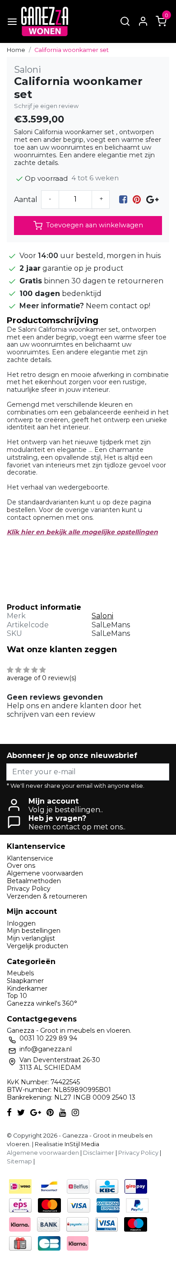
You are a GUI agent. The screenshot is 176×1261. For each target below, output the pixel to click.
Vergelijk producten (37, 946)
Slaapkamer (25, 981)
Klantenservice (30, 858)
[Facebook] (123, 199)
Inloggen (21, 923)
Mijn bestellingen (33, 931)
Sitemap (19, 1161)
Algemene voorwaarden (45, 873)
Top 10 (17, 996)
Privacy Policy (29, 889)
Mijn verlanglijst (31, 938)
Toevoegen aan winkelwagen (94, 225)
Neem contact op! (118, 305)
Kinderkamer (27, 988)
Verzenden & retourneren (47, 896)
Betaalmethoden (34, 881)
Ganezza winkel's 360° (42, 1003)
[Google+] (152, 199)
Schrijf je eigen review (46, 106)
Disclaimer (98, 1152)
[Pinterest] (137, 199)
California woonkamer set (71, 50)
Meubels (20, 973)
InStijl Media (81, 1144)
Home (16, 50)
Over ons (21, 865)
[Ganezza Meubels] (44, 21)
